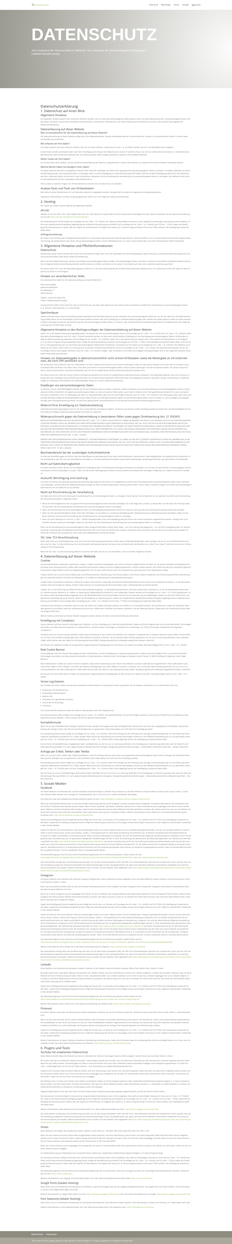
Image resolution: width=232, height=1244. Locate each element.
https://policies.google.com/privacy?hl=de (141, 1109)
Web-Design (166, 5)
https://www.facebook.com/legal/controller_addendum (81, 841)
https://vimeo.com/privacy (61, 1174)
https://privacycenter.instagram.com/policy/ (109, 942)
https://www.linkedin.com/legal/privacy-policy (132, 1004)
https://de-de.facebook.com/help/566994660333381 (112, 857)
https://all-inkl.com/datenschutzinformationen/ (70, 217)
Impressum (51, 1234)
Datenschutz (37, 1234)
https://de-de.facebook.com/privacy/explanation (73, 815)
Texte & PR (153, 5)
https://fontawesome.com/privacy (140, 1207)
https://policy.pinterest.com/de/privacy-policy (112, 1043)
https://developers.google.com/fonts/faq (102, 1194)
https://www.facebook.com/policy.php (152, 857)
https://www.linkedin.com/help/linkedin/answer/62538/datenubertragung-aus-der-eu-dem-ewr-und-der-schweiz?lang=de (90, 999)
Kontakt (185, 5)
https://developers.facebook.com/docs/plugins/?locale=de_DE (125, 799)
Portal (176, 5)
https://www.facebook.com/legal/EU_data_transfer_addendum (66, 857)
